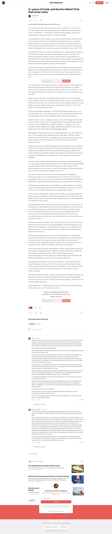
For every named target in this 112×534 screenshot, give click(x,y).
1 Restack (40, 307)
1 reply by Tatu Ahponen (39, 404)
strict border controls (60, 129)
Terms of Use (63, 505)
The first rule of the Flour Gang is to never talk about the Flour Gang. (46, 468)
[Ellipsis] (83, 338)
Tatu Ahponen (35, 15)
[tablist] (34, 324)
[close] (70, 484)
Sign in (107, 3)
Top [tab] (30, 461)
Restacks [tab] (38, 324)
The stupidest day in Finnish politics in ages (44, 466)
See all (31, 500)
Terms (59, 523)
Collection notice (66, 523)
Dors (33, 338)
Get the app (63, 527)
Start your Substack (52, 527)
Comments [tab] (32, 324)
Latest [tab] (34, 461)
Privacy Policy (67, 507)
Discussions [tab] (40, 461)
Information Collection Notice (55, 507)
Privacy (55, 523)
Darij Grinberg (35, 409)
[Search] (89, 2)
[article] (56, 469)
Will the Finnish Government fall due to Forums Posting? (48, 476)
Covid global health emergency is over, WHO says (44, 24)
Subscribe (99, 3)
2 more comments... (33, 453)
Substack (48, 530)
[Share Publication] (93, 2)
